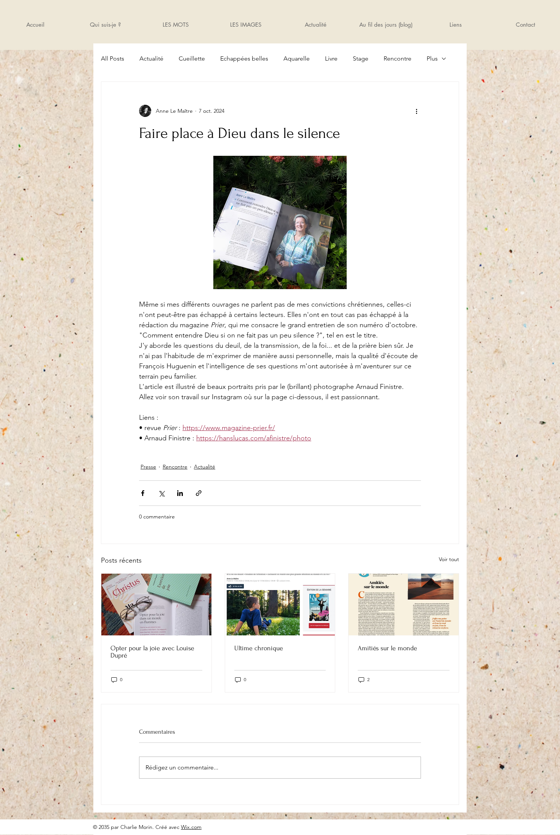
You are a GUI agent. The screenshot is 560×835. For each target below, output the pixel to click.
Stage (360, 58)
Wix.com (191, 827)
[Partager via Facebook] (142, 493)
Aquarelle (296, 58)
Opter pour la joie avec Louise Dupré (152, 652)
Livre (331, 58)
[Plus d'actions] (416, 110)
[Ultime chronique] (280, 604)
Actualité (151, 58)
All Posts (112, 58)
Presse (148, 466)
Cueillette (192, 58)
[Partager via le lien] (198, 493)
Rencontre (397, 58)
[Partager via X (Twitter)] (161, 493)
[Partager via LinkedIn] (180, 493)
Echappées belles (244, 58)
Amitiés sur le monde (387, 648)
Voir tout (449, 559)
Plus (432, 58)
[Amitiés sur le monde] (404, 604)
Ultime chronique (258, 648)
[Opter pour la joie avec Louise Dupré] (156, 604)
